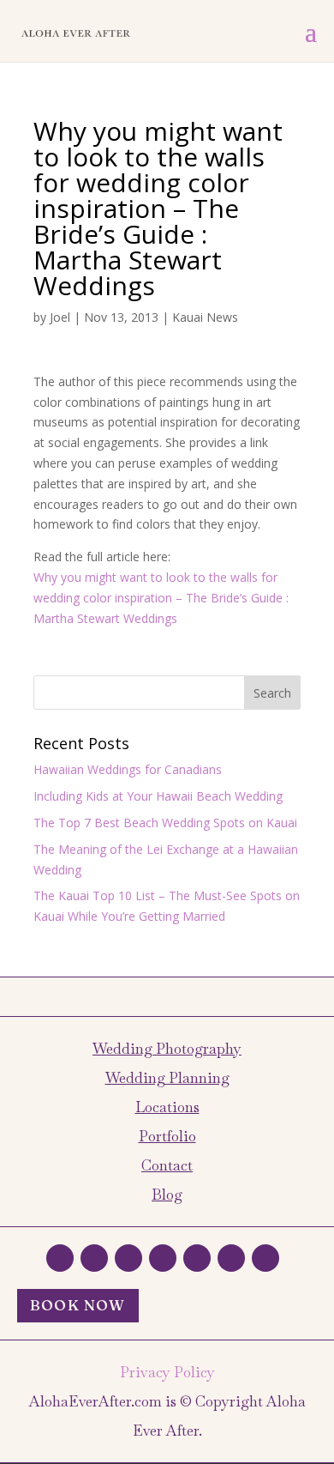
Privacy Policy (167, 1372)
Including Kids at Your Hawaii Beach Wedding (158, 796)
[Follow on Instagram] (128, 1258)
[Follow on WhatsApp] (60, 1258)
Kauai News (205, 317)
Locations (167, 1107)
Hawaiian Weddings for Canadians (127, 769)
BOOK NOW (78, 1305)
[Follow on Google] (162, 1258)
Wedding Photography (167, 1048)
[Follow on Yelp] (197, 1258)
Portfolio (167, 1136)
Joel (60, 317)
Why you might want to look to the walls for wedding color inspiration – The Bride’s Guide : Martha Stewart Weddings (161, 597)
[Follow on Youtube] (265, 1258)
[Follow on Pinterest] (231, 1258)
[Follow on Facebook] (94, 1258)
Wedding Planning (167, 1077)
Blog (167, 1194)
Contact (167, 1165)
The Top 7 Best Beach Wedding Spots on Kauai (165, 822)
